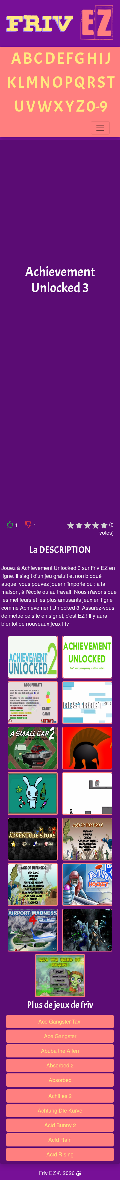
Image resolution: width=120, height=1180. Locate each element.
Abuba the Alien (60, 1050)
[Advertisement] (60, 202)
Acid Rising (60, 1154)
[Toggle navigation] (100, 128)
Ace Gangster (60, 1036)
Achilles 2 (60, 1096)
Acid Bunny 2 (60, 1125)
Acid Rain (60, 1139)
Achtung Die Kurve (60, 1110)
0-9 (97, 106)
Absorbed (60, 1080)
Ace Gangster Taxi (60, 1021)
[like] (10, 525)
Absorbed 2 (60, 1065)
